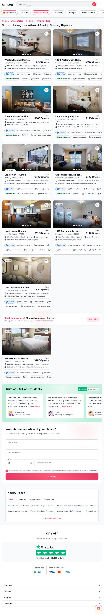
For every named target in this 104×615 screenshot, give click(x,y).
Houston (29, 21)
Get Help (93, 319)
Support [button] (7, 597)
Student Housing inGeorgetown (43, 511)
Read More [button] (35, 406)
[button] (56, 4)
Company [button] (8, 585)
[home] (7, 4)
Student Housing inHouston (18, 506)
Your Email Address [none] (14, 452)
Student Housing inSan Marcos (69, 511)
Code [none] (11, 459)
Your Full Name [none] (13, 442)
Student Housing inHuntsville (42, 506)
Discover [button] (8, 591)
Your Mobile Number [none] (44, 462)
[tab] (10, 499)
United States (17, 21)
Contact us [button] (9, 603)
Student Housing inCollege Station (70, 506)
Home (4, 21)
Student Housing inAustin (17, 511)
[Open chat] (99, 610)
